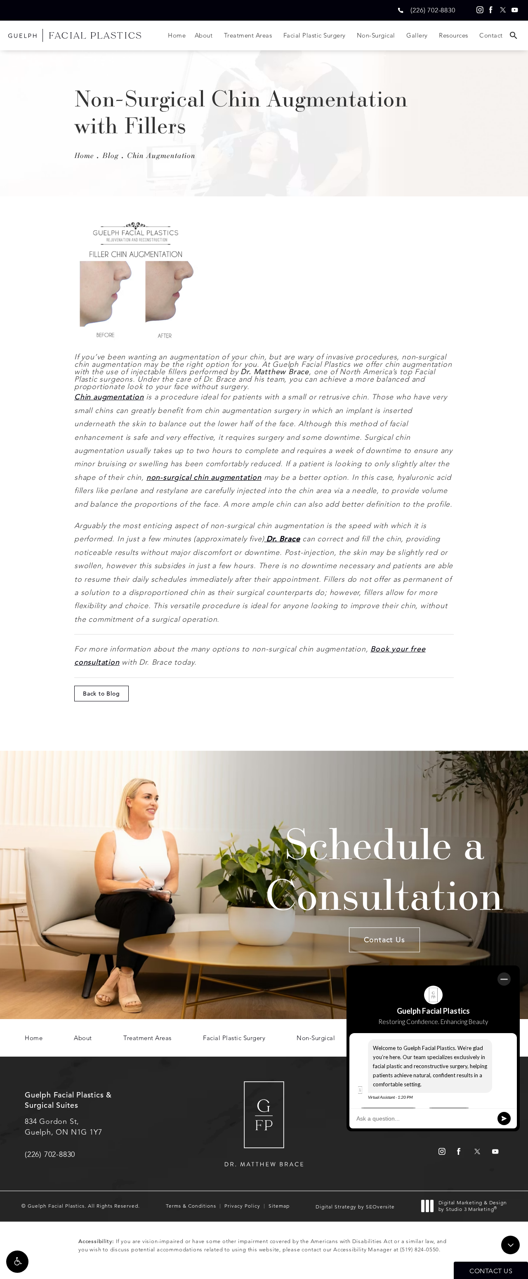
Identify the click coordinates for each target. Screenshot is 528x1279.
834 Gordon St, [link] (63, 1126)
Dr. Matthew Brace (274, 371)
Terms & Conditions (191, 1206)
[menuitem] (479, 10)
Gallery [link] (417, 35)
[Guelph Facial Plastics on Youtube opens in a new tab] (515, 10)
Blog (110, 155)
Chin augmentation (109, 396)
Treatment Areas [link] (248, 35)
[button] (17, 1262)
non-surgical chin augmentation (204, 477)
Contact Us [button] (490, 1271)
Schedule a (384, 868)
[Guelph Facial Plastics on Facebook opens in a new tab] (491, 10)
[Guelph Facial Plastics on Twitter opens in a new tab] (503, 10)
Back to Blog (101, 693)
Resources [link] (453, 35)
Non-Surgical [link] (376, 35)
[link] (432, 10)
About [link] (204, 35)
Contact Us (384, 939)
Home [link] (177, 35)
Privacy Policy (242, 1206)
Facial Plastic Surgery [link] (314, 35)
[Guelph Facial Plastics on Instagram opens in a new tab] (479, 10)
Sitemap (279, 1206)
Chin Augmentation (161, 155)
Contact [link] (491, 35)
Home (84, 155)
